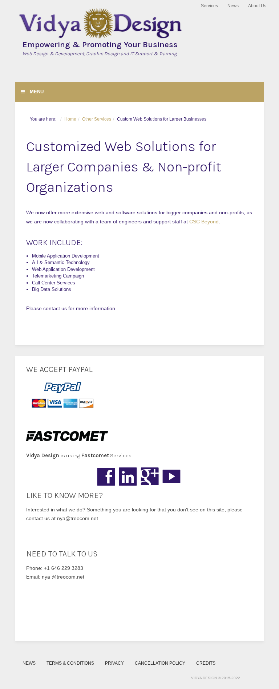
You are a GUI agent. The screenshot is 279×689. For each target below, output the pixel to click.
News (233, 6)
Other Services (96, 119)
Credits (205, 663)
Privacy (114, 663)
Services (209, 6)
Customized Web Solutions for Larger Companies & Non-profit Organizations (123, 166)
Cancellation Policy (160, 663)
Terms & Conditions (70, 663)
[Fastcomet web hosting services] (139, 436)
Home (70, 119)
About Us (257, 6)
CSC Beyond (204, 221)
